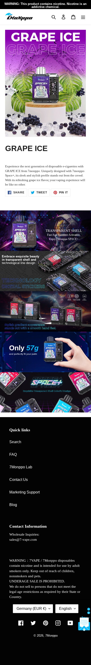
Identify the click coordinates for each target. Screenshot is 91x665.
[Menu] (83, 17)
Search (15, 442)
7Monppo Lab (20, 467)
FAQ (13, 454)
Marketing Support (24, 492)
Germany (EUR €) (31, 609)
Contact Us (18, 480)
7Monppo (51, 635)
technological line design (20, 260)
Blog (13, 505)
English (65, 609)
